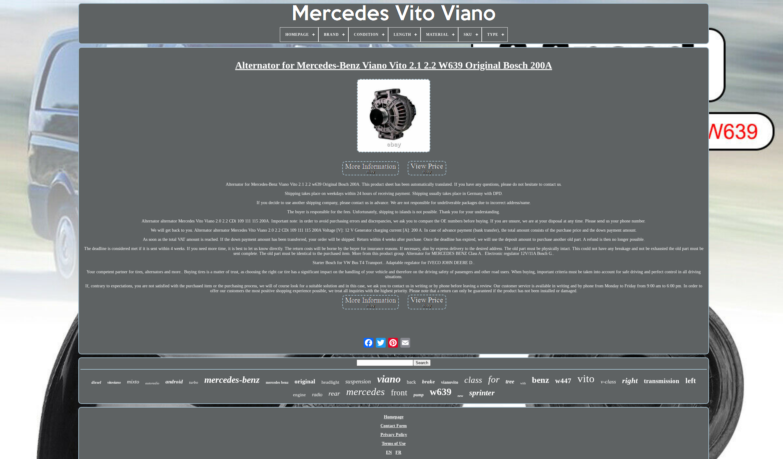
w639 (440, 391)
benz (540, 380)
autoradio (152, 383)
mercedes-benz (232, 380)
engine (299, 394)
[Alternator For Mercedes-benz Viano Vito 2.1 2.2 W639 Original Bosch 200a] (394, 116)
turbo (193, 382)
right (630, 380)
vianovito (449, 382)
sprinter (482, 392)
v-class (608, 382)
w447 (563, 381)
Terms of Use (394, 443)
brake (428, 382)
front (399, 392)
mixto (133, 382)
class (473, 380)
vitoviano (114, 382)
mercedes (365, 391)
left (690, 381)
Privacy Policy (393, 434)
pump (419, 395)
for (493, 379)
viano (389, 379)
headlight (330, 382)
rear (334, 393)
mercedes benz (277, 382)
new (460, 395)
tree (510, 381)
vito (586, 379)
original (305, 381)
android (174, 382)
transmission (661, 381)
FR (398, 452)
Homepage (393, 417)
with (523, 383)
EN (389, 452)
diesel (96, 382)
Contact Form (393, 426)
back (411, 382)
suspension (358, 381)
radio (317, 394)
